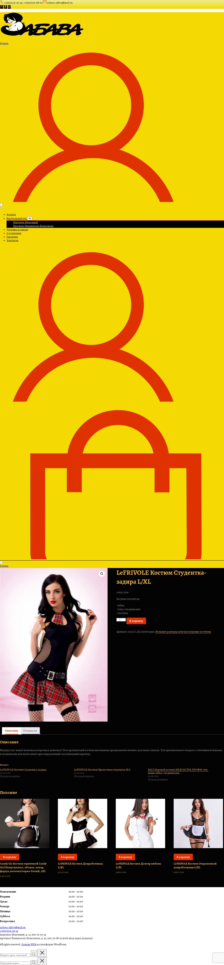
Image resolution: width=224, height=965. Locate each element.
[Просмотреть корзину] (112, 558)
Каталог (11, 214)
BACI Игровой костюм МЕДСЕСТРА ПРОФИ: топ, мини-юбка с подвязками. (178, 771)
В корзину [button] (9, 857)
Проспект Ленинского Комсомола (33, 226)
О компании (14, 233)
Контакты (12, 240)
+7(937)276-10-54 (9, 931)
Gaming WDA (28, 944)
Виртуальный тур (17, 218)
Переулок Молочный (25, 222)
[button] (102, 574)
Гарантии (12, 237)
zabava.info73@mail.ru (13, 927)
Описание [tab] (11, 731)
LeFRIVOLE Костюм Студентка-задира (23, 770)
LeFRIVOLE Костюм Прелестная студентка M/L (102, 770)
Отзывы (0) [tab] (30, 731)
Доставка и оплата (17, 229)
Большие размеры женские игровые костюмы (183, 632)
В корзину (136, 621)
